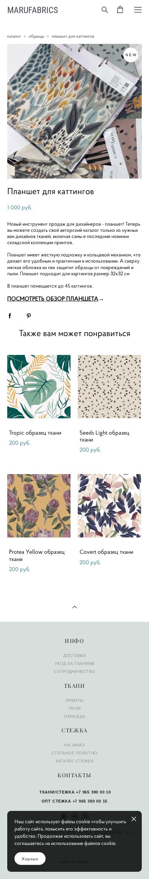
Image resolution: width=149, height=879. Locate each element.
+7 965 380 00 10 (93, 792)
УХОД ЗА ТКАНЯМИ (75, 663)
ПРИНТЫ (74, 700)
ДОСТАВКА (74, 655)
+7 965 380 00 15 (90, 801)
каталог (14, 36)
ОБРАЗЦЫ (74, 716)
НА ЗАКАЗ (74, 745)
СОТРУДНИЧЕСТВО (74, 671)
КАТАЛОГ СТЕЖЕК (74, 761)
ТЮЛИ (74, 708)
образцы (36, 36)
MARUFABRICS (32, 9)
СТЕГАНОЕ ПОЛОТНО (75, 753)
